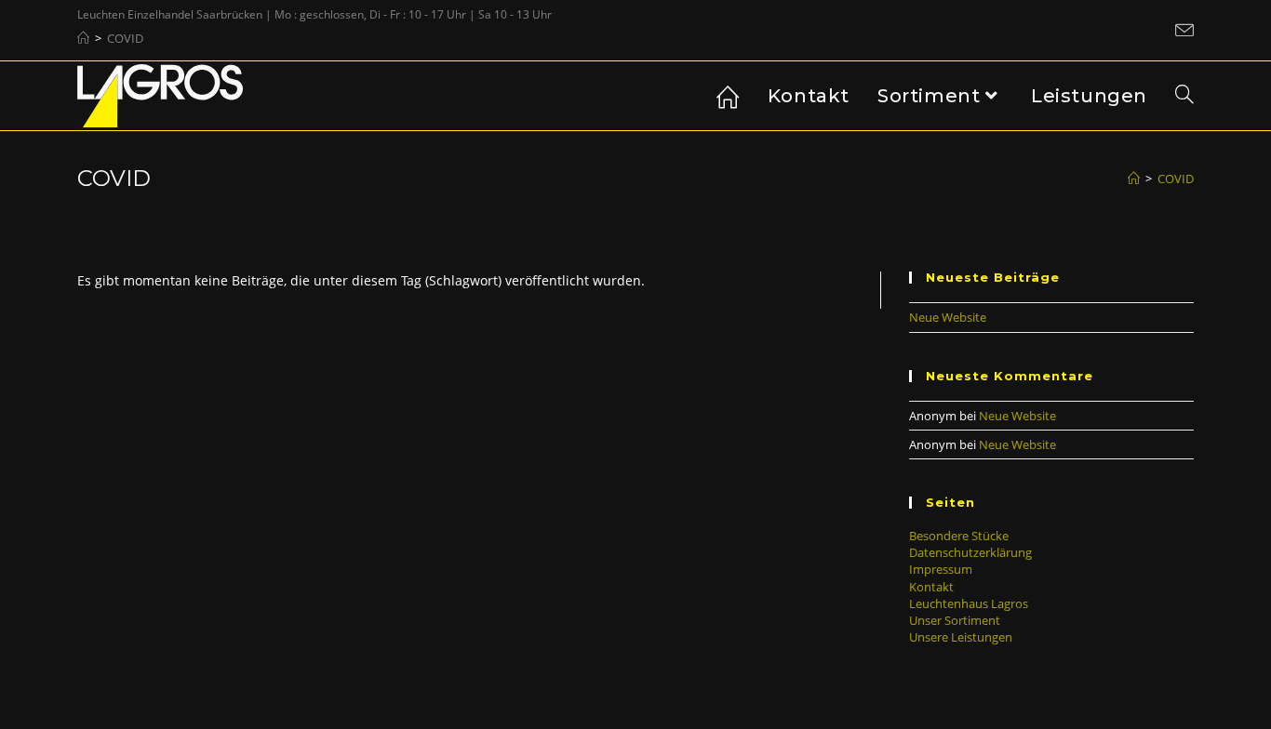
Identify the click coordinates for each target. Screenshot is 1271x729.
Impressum (940, 569)
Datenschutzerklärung (970, 552)
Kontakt (931, 586)
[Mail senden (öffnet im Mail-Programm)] (1182, 30)
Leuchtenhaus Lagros (968, 603)
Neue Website (947, 317)
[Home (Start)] (83, 38)
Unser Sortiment (954, 620)
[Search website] (1184, 95)
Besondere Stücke (959, 535)
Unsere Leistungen (960, 637)
